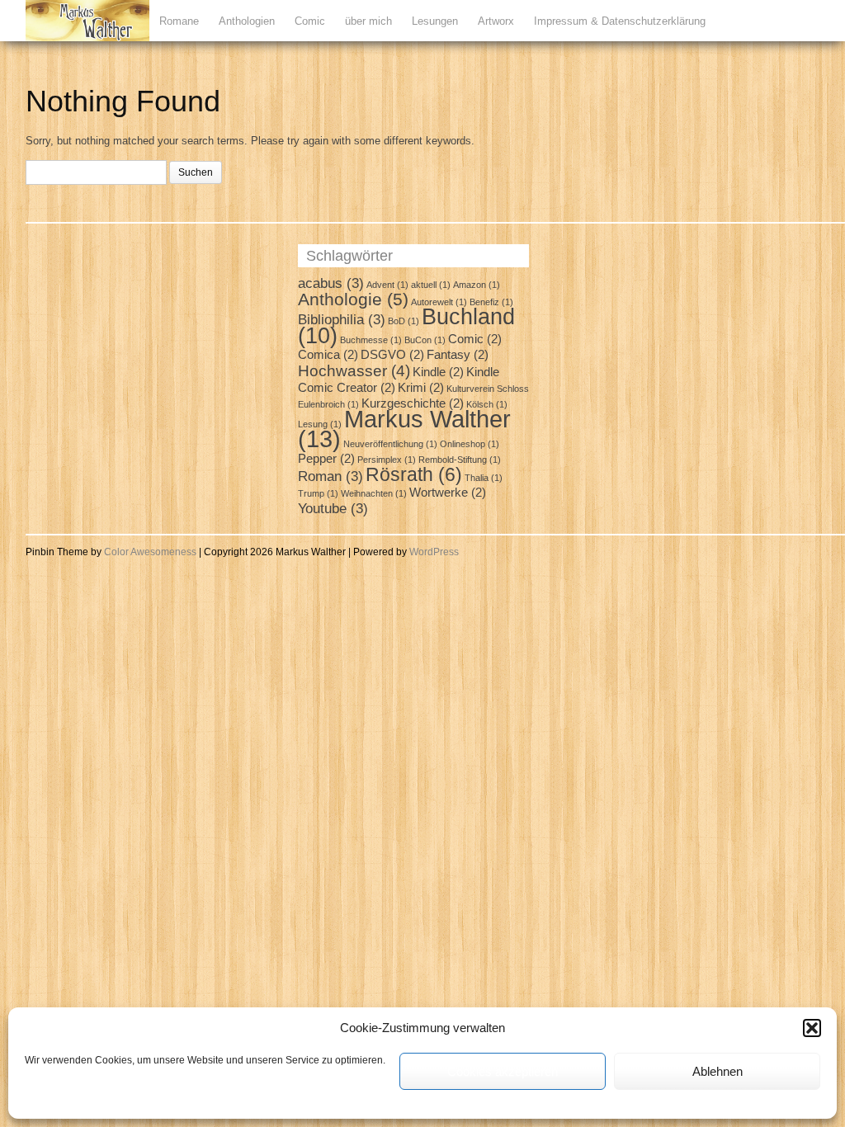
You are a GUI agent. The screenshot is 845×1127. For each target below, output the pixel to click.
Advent (387, 285)
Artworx (496, 21)
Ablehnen (717, 1071)
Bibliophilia (341, 319)
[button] (812, 1028)
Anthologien (247, 21)
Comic (310, 21)
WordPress (434, 552)
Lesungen (435, 21)
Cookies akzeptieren (502, 1071)
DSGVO (392, 354)
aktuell (431, 285)
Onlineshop (469, 444)
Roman (330, 476)
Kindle (438, 372)
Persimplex (386, 459)
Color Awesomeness (150, 552)
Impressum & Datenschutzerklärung (620, 21)
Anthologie (353, 299)
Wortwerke (447, 492)
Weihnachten (374, 493)
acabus (331, 283)
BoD (403, 321)
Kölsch (486, 404)
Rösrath (414, 474)
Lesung (320, 424)
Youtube (333, 508)
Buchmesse (371, 340)
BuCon (425, 340)
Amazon (476, 285)
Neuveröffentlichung (390, 444)
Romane (179, 21)
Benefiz (491, 302)
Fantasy (458, 354)
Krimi (421, 387)
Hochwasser (354, 370)
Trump (318, 493)
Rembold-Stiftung (459, 459)
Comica (328, 354)
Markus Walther (404, 428)
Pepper (326, 458)
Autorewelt (439, 302)
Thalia (484, 478)
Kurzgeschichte (412, 403)
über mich (368, 21)
